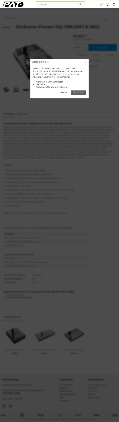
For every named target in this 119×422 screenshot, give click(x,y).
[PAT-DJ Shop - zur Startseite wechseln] (13, 4)
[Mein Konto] (107, 4)
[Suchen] (80, 4)
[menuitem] (60, 4)
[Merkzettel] (101, 4)
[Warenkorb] (113, 4)
